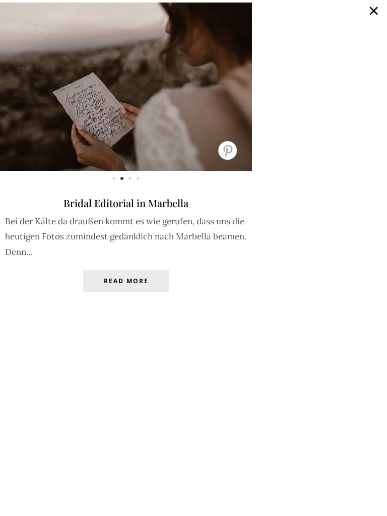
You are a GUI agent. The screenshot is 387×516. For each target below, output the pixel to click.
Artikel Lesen (126, 288)
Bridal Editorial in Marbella (125, 203)
